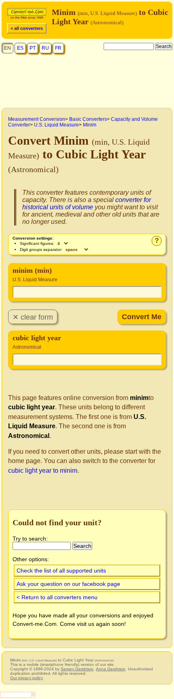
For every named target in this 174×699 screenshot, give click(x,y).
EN (7, 48)
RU (45, 48)
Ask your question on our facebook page (68, 584)
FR (58, 48)
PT (33, 48)
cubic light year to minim (42, 470)
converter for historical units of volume (86, 203)
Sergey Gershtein (77, 669)
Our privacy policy (26, 678)
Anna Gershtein (110, 669)
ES (20, 48)
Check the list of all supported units (61, 570)
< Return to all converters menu (57, 597)
